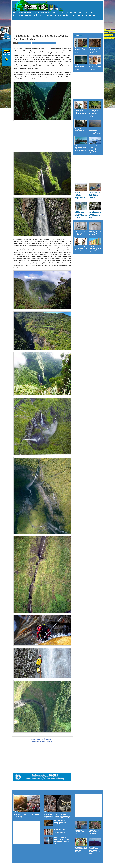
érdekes (20, 42)
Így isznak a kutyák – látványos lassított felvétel (60, 822)
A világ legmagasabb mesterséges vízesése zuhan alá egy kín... (81, 214)
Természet (55, 12)
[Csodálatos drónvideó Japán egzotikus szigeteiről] (81, 825)
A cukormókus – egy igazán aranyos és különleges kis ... (80, 112)
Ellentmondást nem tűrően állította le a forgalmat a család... (94, 113)
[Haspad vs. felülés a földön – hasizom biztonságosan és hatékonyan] (80, 241)
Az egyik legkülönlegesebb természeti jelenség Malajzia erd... (95, 214)
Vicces (72, 15)
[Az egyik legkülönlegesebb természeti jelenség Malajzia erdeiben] (95, 206)
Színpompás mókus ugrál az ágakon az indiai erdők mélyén (81, 849)
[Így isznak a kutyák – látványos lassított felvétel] (48, 823)
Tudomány (57, 15)
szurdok (34, 42)
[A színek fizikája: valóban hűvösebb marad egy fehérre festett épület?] (95, 241)
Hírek (14, 15)
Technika (49, 15)
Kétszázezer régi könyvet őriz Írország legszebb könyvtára (95, 50)
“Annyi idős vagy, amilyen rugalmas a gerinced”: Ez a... (80, 233)
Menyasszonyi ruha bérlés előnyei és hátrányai (95, 233)
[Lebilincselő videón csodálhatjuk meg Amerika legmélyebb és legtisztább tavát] (95, 140)
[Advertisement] (57, 25)
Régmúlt (35, 15)
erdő (25, 42)
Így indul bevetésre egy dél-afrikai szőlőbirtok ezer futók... (80, 195)
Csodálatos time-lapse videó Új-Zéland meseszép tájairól (80, 67)
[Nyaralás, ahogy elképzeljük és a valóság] (27, 803)
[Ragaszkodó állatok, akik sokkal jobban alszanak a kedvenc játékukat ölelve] (95, 59)
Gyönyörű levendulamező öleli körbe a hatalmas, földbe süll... (94, 850)
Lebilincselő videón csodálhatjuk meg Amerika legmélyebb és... (95, 149)
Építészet (81, 12)
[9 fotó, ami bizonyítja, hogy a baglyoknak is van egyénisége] (57, 803)
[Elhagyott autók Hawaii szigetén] (80, 123)
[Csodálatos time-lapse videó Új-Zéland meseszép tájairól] (80, 59)
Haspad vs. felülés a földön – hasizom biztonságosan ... (80, 248)
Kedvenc (16, 811)
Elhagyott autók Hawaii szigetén (79, 129)
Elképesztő (64, 12)
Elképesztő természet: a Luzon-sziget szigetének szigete (95, 131)
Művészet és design (24, 15)
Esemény (65, 15)
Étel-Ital (80, 15)
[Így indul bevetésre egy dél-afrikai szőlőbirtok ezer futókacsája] (81, 187)
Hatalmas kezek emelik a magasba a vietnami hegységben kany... (80, 148)
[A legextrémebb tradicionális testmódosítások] (48, 831)
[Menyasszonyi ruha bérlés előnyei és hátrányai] (95, 226)
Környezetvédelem (91, 15)
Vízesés (53, 42)
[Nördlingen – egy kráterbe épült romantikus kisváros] (95, 825)
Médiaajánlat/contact (97, 865)
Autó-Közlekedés (44, 12)
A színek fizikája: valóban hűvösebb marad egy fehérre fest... (95, 249)
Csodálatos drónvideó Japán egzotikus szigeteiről (80, 832)
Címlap (15, 12)
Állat (34, 12)
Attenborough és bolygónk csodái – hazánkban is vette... (80, 50)
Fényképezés (90, 12)
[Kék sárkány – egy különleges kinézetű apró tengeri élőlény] (95, 187)
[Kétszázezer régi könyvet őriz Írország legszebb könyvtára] (95, 42)
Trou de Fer (47, 42)
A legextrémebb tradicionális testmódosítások (59, 830)
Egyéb (14, 18)
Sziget (29, 42)
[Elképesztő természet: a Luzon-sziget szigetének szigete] (95, 123)
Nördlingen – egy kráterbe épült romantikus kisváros (94, 832)
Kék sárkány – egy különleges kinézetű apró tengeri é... (95, 195)
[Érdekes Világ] (57, 5)
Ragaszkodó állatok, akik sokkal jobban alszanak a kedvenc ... (95, 67)
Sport (42, 15)
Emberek (73, 12)
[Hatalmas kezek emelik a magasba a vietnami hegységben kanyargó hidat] (80, 140)
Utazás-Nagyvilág (25, 12)
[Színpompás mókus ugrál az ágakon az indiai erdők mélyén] (81, 842)
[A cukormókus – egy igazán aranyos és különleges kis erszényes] (80, 105)
